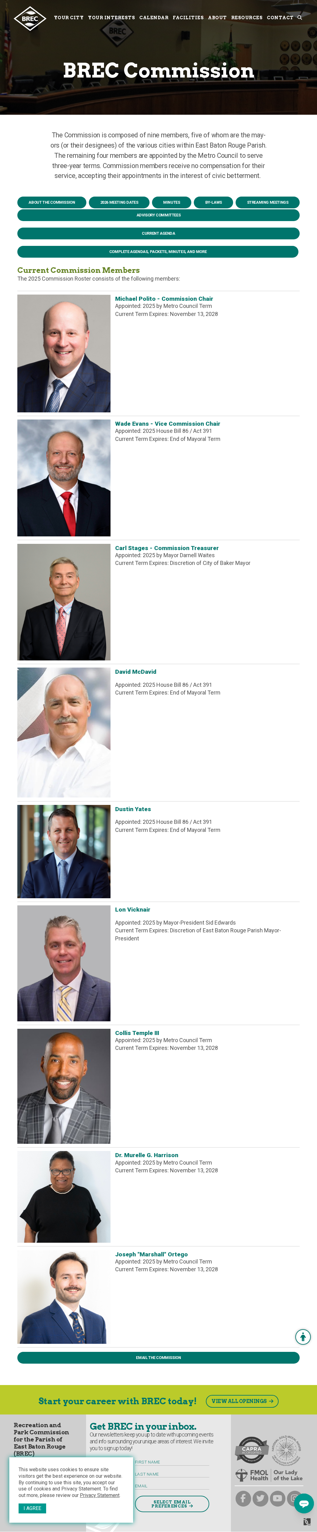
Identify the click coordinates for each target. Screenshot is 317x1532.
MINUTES (171, 202)
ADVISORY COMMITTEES (158, 215)
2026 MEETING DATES (119, 202)
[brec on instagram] (295, 1499)
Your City (69, 17)
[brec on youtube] (278, 1499)
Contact (280, 17)
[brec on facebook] (243, 1499)
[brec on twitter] (260, 1499)
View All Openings (239, 1401)
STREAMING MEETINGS (268, 202)
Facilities (188, 17)
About (217, 17)
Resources (247, 17)
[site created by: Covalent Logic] (293, 1524)
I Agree (32, 1508)
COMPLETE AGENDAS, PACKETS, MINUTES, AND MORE (157, 251)
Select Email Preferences (171, 1504)
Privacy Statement (99, 1495)
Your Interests (111, 17)
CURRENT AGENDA (158, 233)
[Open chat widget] (304, 1503)
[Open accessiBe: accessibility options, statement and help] (303, 1337)
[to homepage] (33, 18)
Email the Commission (158, 1357)
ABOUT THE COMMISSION (51, 202)
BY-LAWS (213, 202)
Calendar (153, 17)
